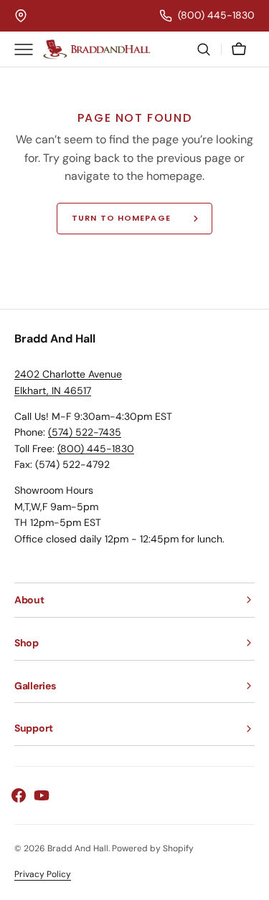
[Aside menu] (28, 49)
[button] (204, 49)
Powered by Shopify (153, 848)
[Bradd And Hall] (97, 49)
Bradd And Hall (77, 848)
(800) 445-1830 (95, 448)
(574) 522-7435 (84, 432)
